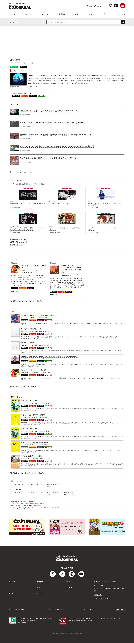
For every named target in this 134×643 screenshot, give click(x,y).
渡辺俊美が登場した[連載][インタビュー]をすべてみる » (18, 241)
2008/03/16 (25, 272)
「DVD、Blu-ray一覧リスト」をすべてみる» (27, 473)
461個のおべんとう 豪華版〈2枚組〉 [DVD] (33, 415)
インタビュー (45, 14)
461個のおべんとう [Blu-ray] (30, 428)
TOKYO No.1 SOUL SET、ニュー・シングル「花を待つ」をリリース (48, 158)
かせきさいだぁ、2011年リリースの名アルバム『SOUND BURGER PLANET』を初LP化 (57, 146)
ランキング (121, 14)
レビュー (90, 14)
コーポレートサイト (101, 598)
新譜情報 (62, 14)
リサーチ (27, 14)
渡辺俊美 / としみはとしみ (29, 342)
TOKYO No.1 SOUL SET (54, 485)
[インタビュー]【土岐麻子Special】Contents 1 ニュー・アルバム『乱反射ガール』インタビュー (105, 227)
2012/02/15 (42, 359)
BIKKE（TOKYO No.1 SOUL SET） (70, 493)
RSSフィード (89, 609)
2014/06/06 (42, 331)
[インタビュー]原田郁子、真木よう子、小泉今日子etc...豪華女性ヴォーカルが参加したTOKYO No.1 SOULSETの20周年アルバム (27, 227)
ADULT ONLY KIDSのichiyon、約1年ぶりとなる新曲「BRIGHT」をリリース (52, 122)
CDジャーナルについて (17, 609)
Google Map (98, 595)
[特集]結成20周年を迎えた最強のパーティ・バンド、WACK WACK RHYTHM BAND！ (27, 203)
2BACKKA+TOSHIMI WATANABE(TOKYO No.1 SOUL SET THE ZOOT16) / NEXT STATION (72, 268)
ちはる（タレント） (36, 484)
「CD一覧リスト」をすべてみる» (23, 386)
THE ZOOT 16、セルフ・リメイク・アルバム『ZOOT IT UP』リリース (49, 110)
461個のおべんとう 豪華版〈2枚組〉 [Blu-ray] (34, 442)
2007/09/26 (64, 276)
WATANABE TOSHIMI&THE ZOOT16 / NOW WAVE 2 (37, 315)
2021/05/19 (42, 403)
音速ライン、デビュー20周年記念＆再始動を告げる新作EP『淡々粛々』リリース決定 (56, 134)
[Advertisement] (67, 42)
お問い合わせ (120, 609)
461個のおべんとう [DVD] (29, 400)
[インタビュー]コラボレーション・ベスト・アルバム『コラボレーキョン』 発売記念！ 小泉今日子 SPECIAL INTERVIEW (104, 203)
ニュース (12, 14)
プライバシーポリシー (55, 609)
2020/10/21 (40, 317)
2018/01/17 (43, 458)
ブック (105, 14)
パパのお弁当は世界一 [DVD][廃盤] (31, 456)
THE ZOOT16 (18, 484)
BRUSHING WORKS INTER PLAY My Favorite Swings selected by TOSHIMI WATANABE (49, 356)
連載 (76, 14)
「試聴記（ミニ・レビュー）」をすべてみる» (26, 301)
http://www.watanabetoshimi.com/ (43, 89)
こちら (32, 503)
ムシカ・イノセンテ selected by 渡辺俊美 (33, 370)
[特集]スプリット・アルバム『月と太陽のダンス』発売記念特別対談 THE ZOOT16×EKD (66, 227)
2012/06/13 (42, 345)
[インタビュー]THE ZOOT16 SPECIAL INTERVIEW (58, 202)
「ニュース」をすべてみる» (20, 172)
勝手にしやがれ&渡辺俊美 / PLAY (31, 329)
